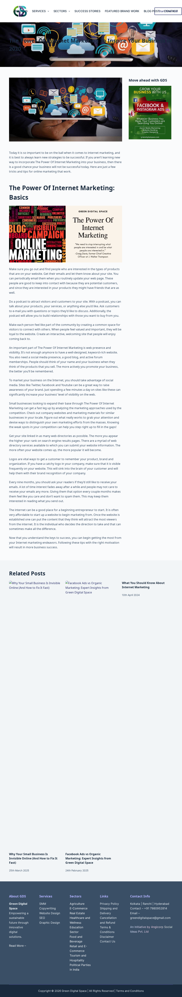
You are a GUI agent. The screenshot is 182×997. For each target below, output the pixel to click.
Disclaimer (107, 936)
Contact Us (107, 941)
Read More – (17, 945)
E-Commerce (78, 908)
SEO (42, 918)
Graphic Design (49, 922)
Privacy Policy (109, 903)
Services (39, 11)
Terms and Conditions (130, 991)
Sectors (60, 11)
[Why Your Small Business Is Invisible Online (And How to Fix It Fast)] (34, 714)
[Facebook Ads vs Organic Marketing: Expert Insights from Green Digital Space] (90, 714)
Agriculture (77, 903)
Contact (171, 11)
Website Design (49, 913)
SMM (42, 903)
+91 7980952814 (155, 908)
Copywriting (47, 908)
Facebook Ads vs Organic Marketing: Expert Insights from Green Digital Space (88, 858)
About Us (20, 11)
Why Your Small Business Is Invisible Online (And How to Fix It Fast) (33, 858)
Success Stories (87, 11)
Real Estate (77, 913)
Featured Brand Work (122, 11)
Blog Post (152, 11)
